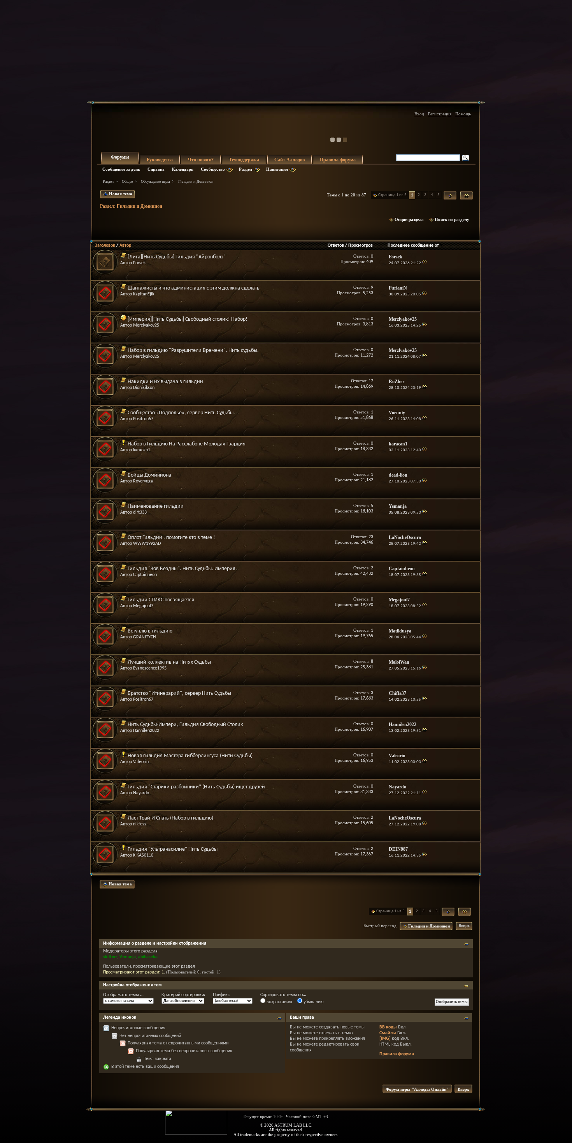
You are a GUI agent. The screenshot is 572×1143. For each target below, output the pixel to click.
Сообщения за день (121, 169)
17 (370, 381)
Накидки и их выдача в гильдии (165, 382)
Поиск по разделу (452, 219)
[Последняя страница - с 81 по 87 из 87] (466, 195)
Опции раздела (409, 219)
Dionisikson (143, 387)
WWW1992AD (147, 543)
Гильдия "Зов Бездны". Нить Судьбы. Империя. (182, 569)
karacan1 (141, 450)
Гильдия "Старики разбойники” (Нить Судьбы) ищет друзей (196, 787)
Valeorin (141, 762)
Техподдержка (244, 160)
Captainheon (145, 574)
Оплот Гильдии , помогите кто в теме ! (171, 538)
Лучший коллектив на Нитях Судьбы (169, 662)
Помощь (463, 113)
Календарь (182, 169)
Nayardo (141, 793)
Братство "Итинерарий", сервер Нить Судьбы (179, 693)
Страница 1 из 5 (392, 195)
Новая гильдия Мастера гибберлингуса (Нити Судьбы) (190, 756)
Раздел (245, 169)
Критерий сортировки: (183, 995)
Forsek (139, 263)
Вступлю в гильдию (150, 631)
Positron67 (143, 419)
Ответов (336, 245)
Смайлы (387, 1033)
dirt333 (140, 512)
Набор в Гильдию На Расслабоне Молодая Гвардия (187, 444)
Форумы (120, 157)
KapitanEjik (143, 294)
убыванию (313, 1002)
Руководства (160, 160)
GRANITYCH (144, 637)
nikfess (139, 824)
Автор (125, 245)
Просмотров (360, 245)
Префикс (221, 995)
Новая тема (120, 193)
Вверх (464, 926)
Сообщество (213, 169)
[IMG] (385, 1038)
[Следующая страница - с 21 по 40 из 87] (450, 195)
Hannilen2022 (146, 730)
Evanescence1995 (150, 668)
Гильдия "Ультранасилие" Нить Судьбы (173, 849)
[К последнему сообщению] (424, 263)
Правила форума (338, 160)
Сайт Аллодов (289, 160)
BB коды (388, 1027)
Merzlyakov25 (146, 325)
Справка (156, 169)
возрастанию (278, 1002)
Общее (127, 181)
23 (370, 537)
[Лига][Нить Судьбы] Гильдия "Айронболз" (177, 257)
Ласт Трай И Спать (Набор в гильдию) (170, 818)
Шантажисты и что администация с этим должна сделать (194, 288)
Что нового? (201, 160)
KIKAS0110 (143, 855)
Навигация (277, 169)
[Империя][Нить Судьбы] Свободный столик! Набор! (187, 319)
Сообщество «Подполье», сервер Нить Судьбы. (181, 413)
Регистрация (439, 113)
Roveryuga (143, 481)
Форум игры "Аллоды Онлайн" (417, 1089)
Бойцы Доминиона (149, 475)
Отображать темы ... (123, 995)
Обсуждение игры (155, 181)
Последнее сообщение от (413, 245)
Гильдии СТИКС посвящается (161, 600)
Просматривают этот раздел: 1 (133, 972)
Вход (419, 113)
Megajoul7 (143, 606)
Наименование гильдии (156, 506)
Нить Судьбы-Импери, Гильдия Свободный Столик (185, 725)
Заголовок (105, 245)
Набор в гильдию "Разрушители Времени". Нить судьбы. (193, 350)
